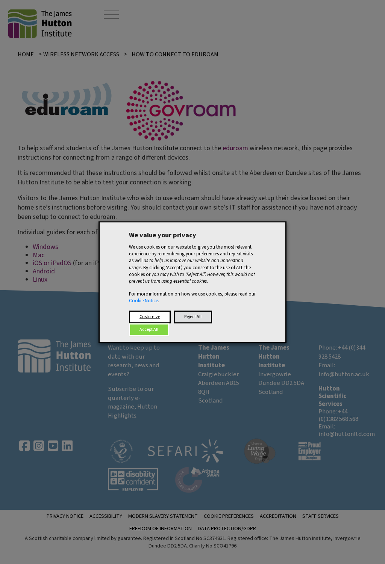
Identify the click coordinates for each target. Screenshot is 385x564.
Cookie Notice (143, 301)
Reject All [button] (193, 317)
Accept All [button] (148, 329)
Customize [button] (149, 317)
